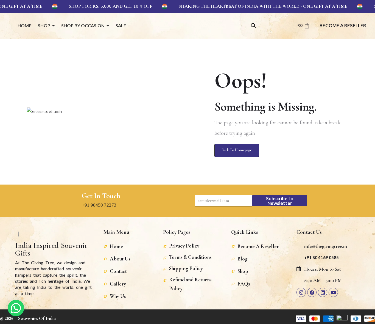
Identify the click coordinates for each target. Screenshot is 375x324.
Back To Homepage (237, 150)
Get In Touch (101, 196)
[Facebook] (312, 292)
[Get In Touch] (72, 200)
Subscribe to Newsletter (279, 201)
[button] (16, 308)
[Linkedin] (322, 292)
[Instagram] (301, 292)
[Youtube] (333, 292)
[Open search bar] (253, 25)
